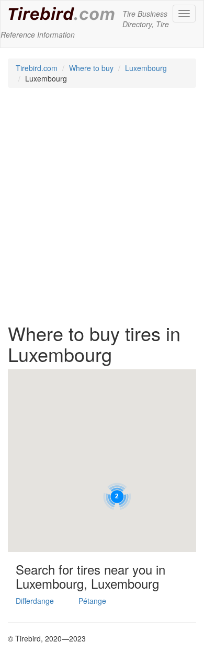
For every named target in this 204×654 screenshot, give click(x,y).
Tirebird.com (37, 68)
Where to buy (91, 68)
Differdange (35, 600)
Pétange (92, 600)
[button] (117, 496)
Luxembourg (146, 68)
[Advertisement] (102, 210)
